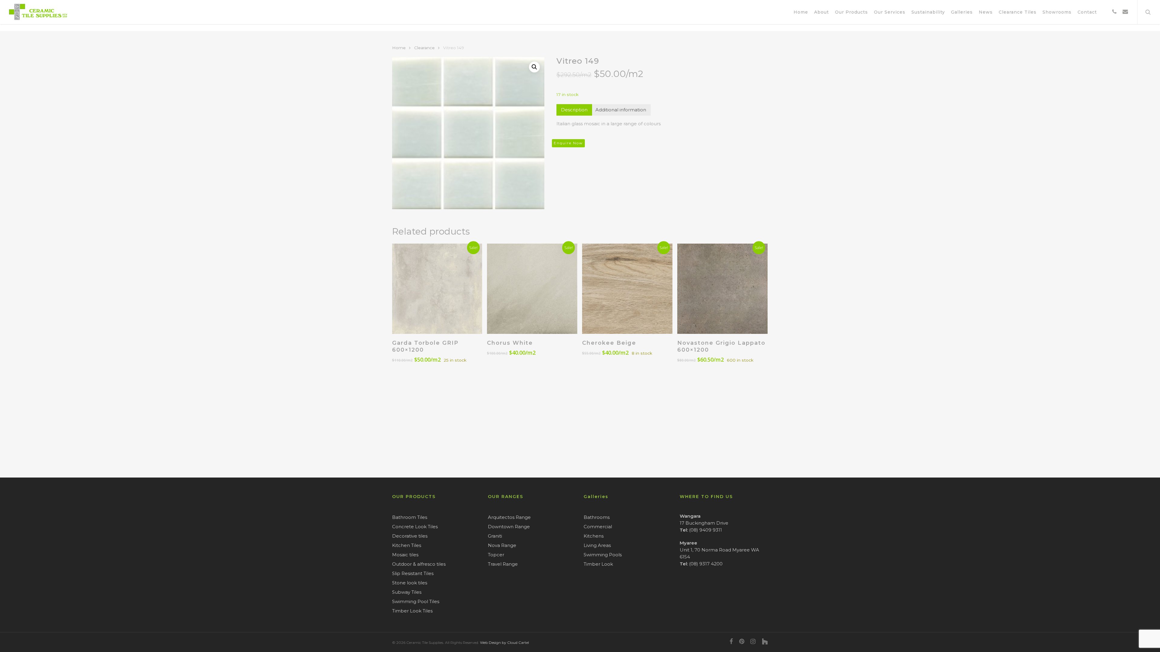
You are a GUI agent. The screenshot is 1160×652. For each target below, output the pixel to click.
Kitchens (594, 536)
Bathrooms (597, 517)
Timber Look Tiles (412, 611)
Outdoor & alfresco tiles (419, 564)
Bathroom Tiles (409, 517)
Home (399, 47)
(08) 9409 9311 (705, 530)
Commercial (598, 526)
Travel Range (503, 564)
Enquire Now (568, 143)
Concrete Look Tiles (415, 526)
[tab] (574, 110)
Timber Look (598, 564)
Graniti (495, 536)
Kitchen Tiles (406, 545)
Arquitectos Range (509, 517)
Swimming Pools (603, 555)
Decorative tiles (409, 536)
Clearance (424, 47)
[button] (534, 67)
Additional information (620, 110)
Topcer (496, 555)
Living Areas (597, 545)
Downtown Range (509, 526)
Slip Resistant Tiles (412, 573)
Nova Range (502, 545)
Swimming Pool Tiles (415, 601)
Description (574, 110)
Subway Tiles (406, 592)
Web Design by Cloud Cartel (504, 642)
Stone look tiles (409, 583)
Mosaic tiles (405, 555)
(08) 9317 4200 (706, 564)
